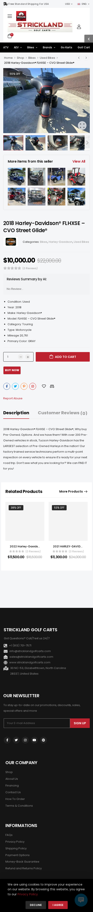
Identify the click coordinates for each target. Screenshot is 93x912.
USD (67, 4)
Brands (47, 47)
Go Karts (66, 47)
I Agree (58, 905)
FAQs (9, 835)
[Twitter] (15, 386)
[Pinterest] (24, 386)
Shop (20, 58)
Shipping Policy (16, 848)
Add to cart (65, 357)
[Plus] (27, 356)
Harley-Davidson (60, 242)
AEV (16, 47)
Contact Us (13, 792)
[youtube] (34, 740)
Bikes (30, 47)
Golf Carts (84, 47)
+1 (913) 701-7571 (20, 645)
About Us (11, 779)
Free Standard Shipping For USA (28, 4)
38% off (16, 507)
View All (78, 161)
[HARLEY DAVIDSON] (10, 242)
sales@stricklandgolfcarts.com (31, 657)
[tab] (20, 413)
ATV (5, 47)
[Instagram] (32, 386)
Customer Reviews (62, 413)
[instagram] (25, 740)
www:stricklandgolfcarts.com (29, 662)
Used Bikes (47, 58)
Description (16, 413)
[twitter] (16, 740)
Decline (36, 905)
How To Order (15, 799)
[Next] (87, 142)
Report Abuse (12, 398)
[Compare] (52, 386)
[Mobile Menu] (10, 16)
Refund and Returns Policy (23, 868)
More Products (71, 491)
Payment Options (17, 855)
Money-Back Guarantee (22, 862)
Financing (12, 785)
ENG (84, 4)
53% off (59, 507)
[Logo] (21, 16)
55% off (15, 74)
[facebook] (7, 740)
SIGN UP (80, 723)
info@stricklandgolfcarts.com (30, 651)
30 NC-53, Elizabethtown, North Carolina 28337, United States (38, 671)
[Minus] (20, 356)
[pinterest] (43, 740)
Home (8, 58)
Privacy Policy (14, 842)
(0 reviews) (30, 268)
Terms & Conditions (19, 806)
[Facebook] (6, 386)
